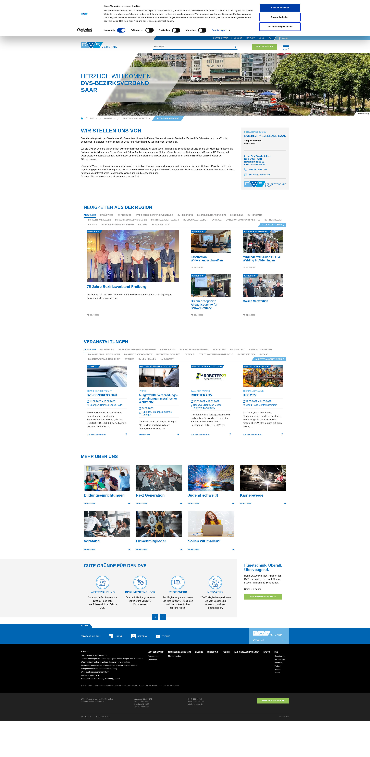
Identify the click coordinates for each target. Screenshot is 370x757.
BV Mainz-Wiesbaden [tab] (99, 220)
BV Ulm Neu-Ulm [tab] (161, 224)
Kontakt (251, 38)
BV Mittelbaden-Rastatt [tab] (165, 220)
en (270, 38)
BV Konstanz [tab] (255, 215)
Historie (277, 669)
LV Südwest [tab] (106, 215)
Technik (226, 652)
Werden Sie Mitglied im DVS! (263, 597)
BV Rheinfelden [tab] (273, 220)
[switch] (149, 30)
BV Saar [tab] (92, 224)
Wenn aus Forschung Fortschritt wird (95, 672)
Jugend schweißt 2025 (90, 675)
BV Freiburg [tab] (125, 215)
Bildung (199, 652)
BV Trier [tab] (142, 224)
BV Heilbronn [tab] (185, 215)
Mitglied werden (264, 47)
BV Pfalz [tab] (217, 220)
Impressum (86, 717)
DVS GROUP (279, 659)
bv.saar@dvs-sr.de (259, 174)
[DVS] (82, 118)
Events (266, 652)
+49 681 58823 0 (258, 169)
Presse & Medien (221, 38)
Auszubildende (154, 656)
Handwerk (278, 663)
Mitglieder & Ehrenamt (179, 652)
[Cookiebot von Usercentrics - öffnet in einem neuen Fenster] (84, 30)
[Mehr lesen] (107, 479)
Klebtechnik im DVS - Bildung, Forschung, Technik (100, 679)
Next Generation (156, 652)
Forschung (212, 652)
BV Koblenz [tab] (236, 215)
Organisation (279, 656)
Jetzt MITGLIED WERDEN (273, 701)
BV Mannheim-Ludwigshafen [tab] (131, 220)
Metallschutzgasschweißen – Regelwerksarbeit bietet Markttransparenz (109, 665)
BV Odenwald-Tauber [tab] (195, 220)
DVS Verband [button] (258, 640)
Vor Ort (238, 38)
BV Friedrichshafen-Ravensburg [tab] (154, 215)
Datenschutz (102, 717)
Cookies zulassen (280, 7)
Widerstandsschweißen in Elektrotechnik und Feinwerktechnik (105, 662)
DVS (276, 652)
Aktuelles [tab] (90, 215)
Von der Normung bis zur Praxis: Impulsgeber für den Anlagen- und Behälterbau (112, 659)
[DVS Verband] (99, 45)
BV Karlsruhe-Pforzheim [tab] (211, 215)
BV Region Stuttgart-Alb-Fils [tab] (243, 220)
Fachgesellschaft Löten (246, 652)
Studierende (152, 659)
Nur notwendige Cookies (280, 26)
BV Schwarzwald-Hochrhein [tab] (117, 224)
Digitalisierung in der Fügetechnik (94, 655)
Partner (277, 666)
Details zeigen (219, 30)
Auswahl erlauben (280, 17)
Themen (84, 651)
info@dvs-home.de (195, 704)
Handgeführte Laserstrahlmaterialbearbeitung (99, 669)
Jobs (261, 38)
